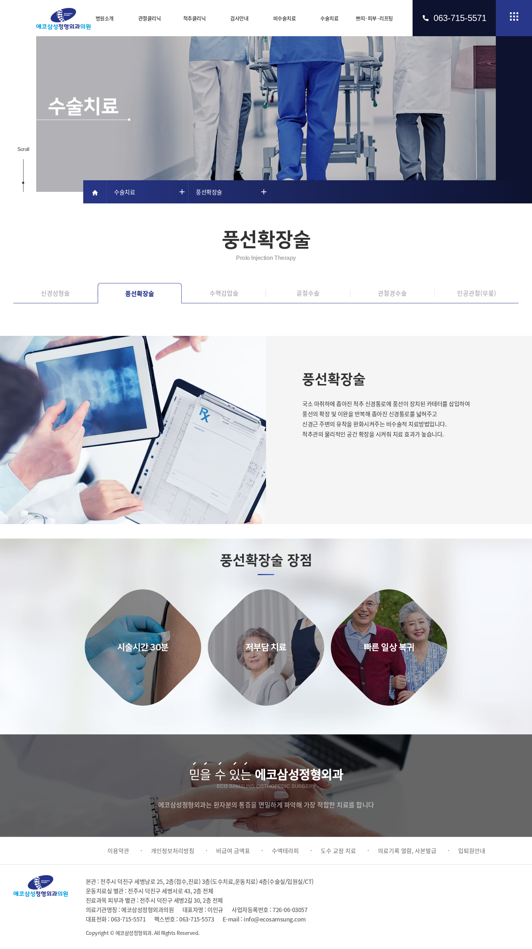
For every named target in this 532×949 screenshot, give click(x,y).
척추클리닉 (194, 18)
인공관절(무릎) (476, 293)
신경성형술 (55, 293)
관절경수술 (392, 293)
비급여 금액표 (233, 850)
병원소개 (105, 18)
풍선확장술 (139, 293)
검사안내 (239, 18)
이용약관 (118, 850)
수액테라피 (285, 850)
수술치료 (329, 18)
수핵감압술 (224, 293)
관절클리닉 (149, 18)
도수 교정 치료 (338, 850)
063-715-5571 (460, 18)
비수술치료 (284, 18)
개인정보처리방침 (172, 850)
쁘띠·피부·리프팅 (374, 18)
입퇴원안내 (471, 850)
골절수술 (308, 293)
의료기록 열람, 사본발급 (407, 850)
